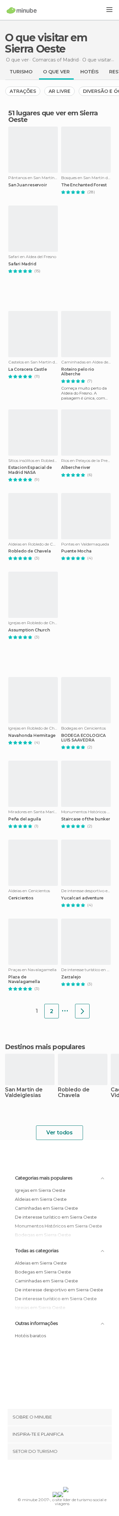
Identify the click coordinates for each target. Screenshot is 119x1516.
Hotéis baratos (30, 1335)
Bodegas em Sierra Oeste (43, 1271)
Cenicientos (20, 898)
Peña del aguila (24, 819)
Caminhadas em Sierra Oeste (46, 1208)
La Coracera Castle (27, 369)
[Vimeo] (66, 1475)
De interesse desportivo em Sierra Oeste (59, 1289)
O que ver (56, 72)
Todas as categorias (37, 1251)
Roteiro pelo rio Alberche (77, 371)
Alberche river (75, 467)
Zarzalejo (71, 977)
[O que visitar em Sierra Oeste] (82, 1011)
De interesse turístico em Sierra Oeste (56, 1217)
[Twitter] (58, 1475)
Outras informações (36, 1323)
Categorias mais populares (43, 1178)
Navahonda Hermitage (32, 735)
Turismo (21, 72)
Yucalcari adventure (82, 898)
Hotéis (89, 72)
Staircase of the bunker (85, 819)
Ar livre (59, 91)
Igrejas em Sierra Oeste (40, 1190)
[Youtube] (75, 1475)
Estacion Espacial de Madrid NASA (30, 469)
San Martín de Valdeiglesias (24, 1092)
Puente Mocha (76, 551)
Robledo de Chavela (29, 551)
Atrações (23, 91)
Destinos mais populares (45, 1046)
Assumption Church (29, 630)
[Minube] (22, 10)
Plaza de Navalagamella (24, 979)
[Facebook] (49, 1475)
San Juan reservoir (27, 185)
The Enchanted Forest (84, 185)
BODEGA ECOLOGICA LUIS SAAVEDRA (83, 737)
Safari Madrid (22, 264)
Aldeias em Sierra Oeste (41, 1199)
